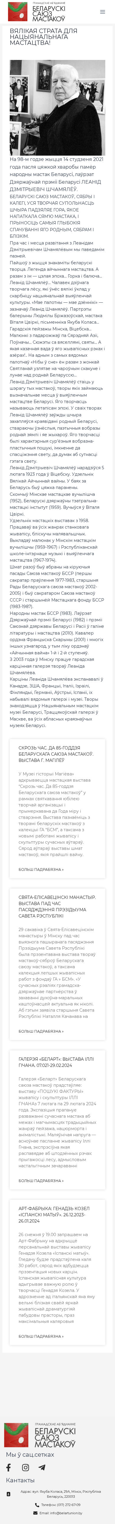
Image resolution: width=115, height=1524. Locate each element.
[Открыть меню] (102, 11)
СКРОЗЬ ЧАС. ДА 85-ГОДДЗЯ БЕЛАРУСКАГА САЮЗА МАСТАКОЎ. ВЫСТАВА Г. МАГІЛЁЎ (56, 754)
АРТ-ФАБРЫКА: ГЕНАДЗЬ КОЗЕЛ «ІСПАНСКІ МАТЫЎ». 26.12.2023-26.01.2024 (54, 1215)
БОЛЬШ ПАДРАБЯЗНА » (41, 869)
